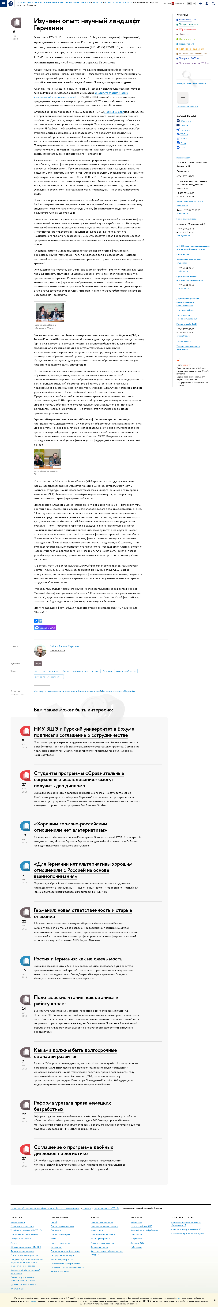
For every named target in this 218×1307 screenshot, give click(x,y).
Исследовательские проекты (104, 1226)
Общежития (183, 254)
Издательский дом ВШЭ (141, 1226)
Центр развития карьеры (62, 1255)
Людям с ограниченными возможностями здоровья (23, 1279)
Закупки (14, 1242)
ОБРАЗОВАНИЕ (59, 1217)
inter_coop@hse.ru (186, 310)
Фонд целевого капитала (22, 1251)
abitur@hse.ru (183, 235)
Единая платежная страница (23, 1284)
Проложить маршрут (187, 318)
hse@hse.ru (182, 213)
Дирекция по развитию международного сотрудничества (188, 302)
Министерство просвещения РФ (186, 1229)
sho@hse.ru (182, 271)
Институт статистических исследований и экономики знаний (67, 691)
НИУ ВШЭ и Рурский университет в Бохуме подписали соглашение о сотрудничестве (84, 731)
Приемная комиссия (186, 218)
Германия (107, 671)
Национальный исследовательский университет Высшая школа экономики (45, 1208)
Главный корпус (184, 157)
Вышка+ (54, 1238)
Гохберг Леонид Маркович (64, 646)
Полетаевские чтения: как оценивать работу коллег (76, 1000)
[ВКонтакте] (36, 621)
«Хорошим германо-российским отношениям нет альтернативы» (70, 826)
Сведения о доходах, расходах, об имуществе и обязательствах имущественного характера (27, 1262)
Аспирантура (56, 1247)
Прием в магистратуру (61, 1242)
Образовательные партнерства (65, 1263)
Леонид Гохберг (114, 111)
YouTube (184, 125)
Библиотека (136, 1222)
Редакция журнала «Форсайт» (118, 691)
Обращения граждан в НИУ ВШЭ (26, 1247)
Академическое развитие (102, 1242)
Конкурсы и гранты (99, 1247)
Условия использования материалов (188, 347)
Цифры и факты (18, 1222)
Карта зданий (183, 315)
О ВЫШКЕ (16, 1217)
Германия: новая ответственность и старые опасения (83, 913)
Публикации (136, 1247)
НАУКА (95, 1217)
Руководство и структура (22, 1226)
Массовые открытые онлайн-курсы (187, 1233)
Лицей (54, 1222)
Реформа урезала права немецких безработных (72, 1105)
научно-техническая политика (49, 676)
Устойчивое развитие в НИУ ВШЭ (26, 1230)
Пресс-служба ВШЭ (187, 323)
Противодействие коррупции (24, 1255)
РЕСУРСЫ (136, 1217)
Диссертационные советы (103, 1234)
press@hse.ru (183, 335)
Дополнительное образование (65, 1251)
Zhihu (183, 143)
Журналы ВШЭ (137, 1242)
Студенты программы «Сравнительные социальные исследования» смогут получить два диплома (79, 779)
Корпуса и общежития (21, 1238)
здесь (180, 1298)
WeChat (184, 134)
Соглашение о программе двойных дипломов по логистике (73, 1150)
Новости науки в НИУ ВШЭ (106, 1208)
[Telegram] (40, 621)
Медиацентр (136, 1238)
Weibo (183, 138)
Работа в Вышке (18, 1288)
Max (182, 147)
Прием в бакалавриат (61, 1234)
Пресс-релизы (184, 340)
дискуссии (40, 671)
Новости (87, 1208)
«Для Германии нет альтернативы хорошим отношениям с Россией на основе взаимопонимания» (83, 870)
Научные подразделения (102, 1222)
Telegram (185, 129)
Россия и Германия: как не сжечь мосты (79, 958)
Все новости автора (57, 650)
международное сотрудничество (86, 671)
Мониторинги (97, 1230)
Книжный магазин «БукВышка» (144, 1230)
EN (194, 3)
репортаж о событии (59, 671)
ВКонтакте (185, 120)
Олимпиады (56, 1230)
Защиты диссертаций (100, 1238)
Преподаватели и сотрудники (24, 1234)
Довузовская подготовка (62, 1226)
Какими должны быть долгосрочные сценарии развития (75, 1053)
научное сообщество (126, 671)
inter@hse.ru (183, 288)
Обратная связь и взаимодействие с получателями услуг (67, 1269)
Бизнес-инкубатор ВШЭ (62, 1259)
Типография (136, 1234)
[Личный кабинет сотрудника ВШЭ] (206, 3)
